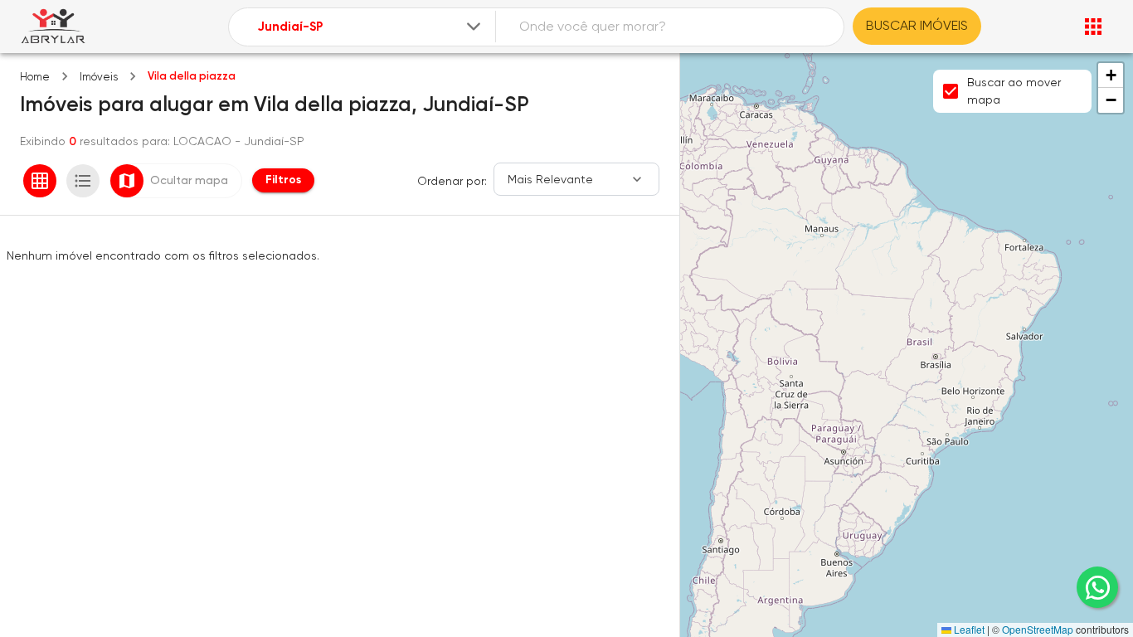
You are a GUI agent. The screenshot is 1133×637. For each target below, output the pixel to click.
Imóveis (99, 77)
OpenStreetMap (1037, 629)
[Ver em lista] (83, 180)
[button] (1110, 75)
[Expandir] (473, 26)
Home (35, 77)
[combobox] (370, 27)
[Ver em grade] (39, 180)
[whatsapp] (1097, 587)
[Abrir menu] (1093, 26)
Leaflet (968, 629)
